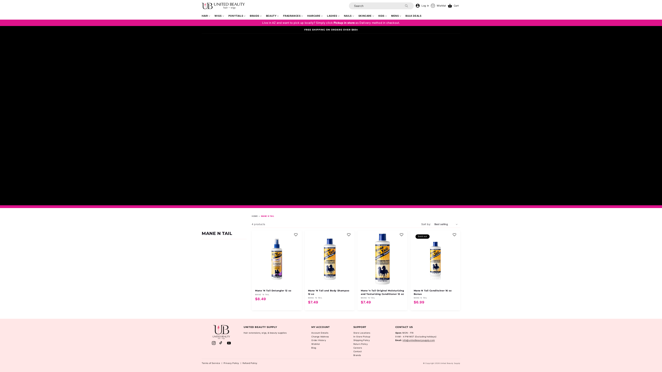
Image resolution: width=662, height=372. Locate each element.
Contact (357, 351)
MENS (395, 15)
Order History (318, 340)
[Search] (406, 5)
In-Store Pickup (361, 336)
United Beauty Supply (450, 363)
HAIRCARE (313, 15)
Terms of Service (211, 363)
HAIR (205, 15)
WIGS (218, 15)
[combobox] (381, 5)
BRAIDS (254, 15)
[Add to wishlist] (295, 234)
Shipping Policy (361, 340)
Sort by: (426, 224)
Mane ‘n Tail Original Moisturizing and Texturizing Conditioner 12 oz (382, 292)
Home (255, 216)
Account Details (319, 333)
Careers (357, 348)
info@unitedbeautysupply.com (419, 340)
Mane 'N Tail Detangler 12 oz (273, 290)
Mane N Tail (267, 216)
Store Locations (361, 333)
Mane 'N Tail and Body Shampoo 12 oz (328, 292)
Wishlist (315, 344)
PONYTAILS (235, 15)
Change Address (320, 336)
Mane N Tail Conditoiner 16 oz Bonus (433, 292)
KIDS (381, 15)
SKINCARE (365, 15)
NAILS (348, 15)
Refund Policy (250, 363)
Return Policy (360, 344)
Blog (313, 348)
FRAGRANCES (291, 15)
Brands (357, 355)
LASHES (332, 15)
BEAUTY (271, 15)
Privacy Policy (231, 363)
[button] (206, 15)
